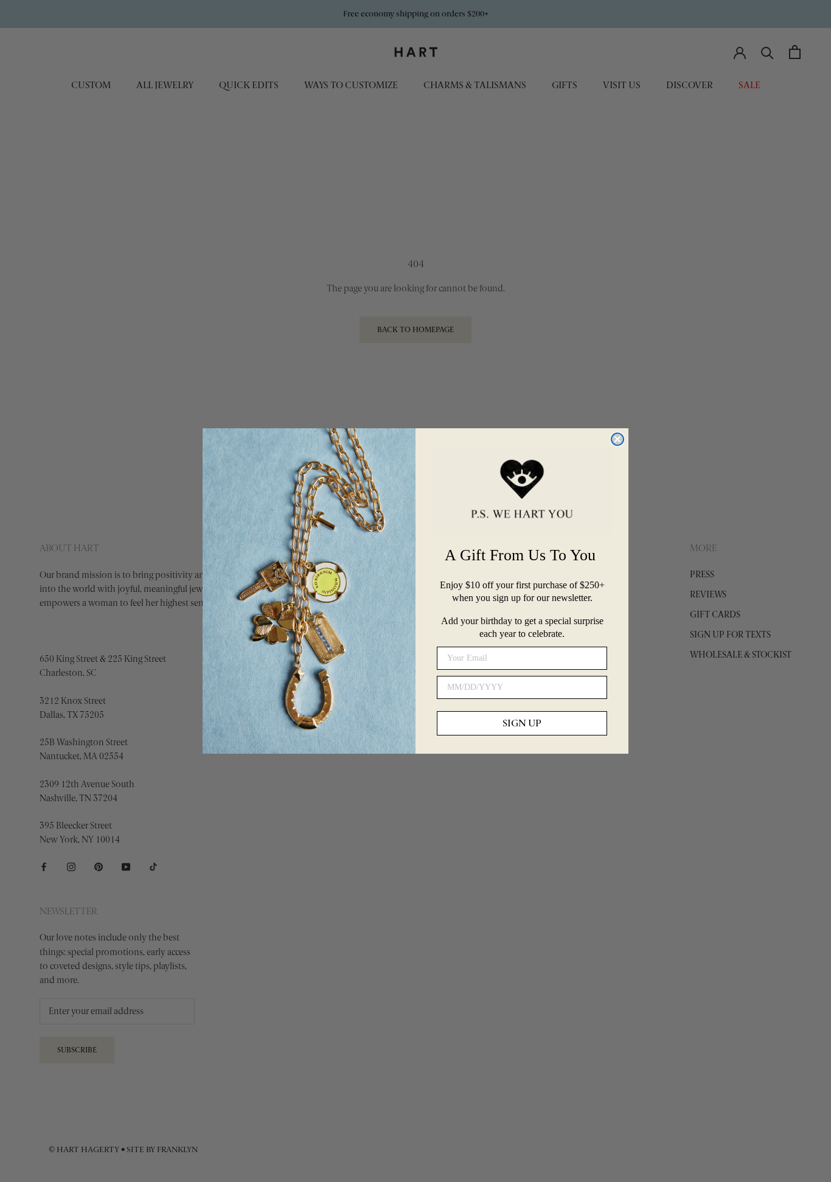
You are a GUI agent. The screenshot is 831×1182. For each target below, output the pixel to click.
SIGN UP (521, 723)
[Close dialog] (617, 439)
